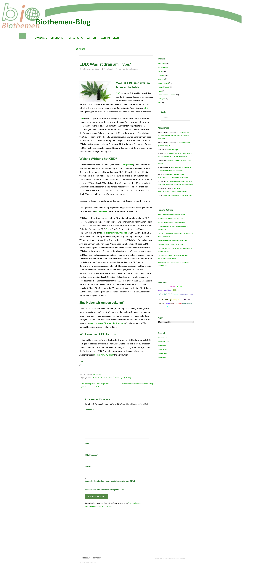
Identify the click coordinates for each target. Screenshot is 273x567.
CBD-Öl (111, 378)
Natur (160, 91)
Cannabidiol (172, 307)
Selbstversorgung (187, 303)
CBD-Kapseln (102, 378)
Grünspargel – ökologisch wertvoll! (170, 218)
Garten (91, 37)
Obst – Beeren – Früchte (166, 95)
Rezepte (175, 299)
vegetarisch (185, 294)
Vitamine (165, 287)
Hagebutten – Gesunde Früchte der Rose (172, 240)
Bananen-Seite (163, 338)
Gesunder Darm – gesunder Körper (170, 244)
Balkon (172, 303)
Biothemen (162, 346)
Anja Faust (108, 69)
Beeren (191, 294)
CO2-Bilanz (160, 287)
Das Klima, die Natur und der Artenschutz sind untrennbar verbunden (173, 135)
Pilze (159, 103)
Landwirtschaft (163, 83)
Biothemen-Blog (63, 21)
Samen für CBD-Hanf (104, 355)
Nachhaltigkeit (109, 37)
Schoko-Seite (162, 357)
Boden (181, 299)
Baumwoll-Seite (163, 342)
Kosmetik (161, 79)
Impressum (86, 558)
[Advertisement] (70, 535)
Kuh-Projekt (162, 353)
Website (88, 466)
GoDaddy (100, 562)
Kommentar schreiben (128, 69)
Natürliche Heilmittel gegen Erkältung (172, 222)
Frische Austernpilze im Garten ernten (178, 195)
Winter (178, 290)
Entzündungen (101, 211)
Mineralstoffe (161, 307)
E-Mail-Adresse (91, 455)
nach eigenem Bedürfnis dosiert (115, 232)
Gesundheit (57, 37)
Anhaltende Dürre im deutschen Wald (171, 214)
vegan (167, 303)
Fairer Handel (163, 67)
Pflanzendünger (172, 149)
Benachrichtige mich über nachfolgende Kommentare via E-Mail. (110, 481)
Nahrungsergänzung (123, 378)
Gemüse (171, 287)
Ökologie (41, 37)
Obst (180, 303)
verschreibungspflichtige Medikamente (107, 323)
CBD (118, 93)
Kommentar (90, 410)
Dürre (170, 290)
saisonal (176, 294)
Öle (107, 229)
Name (87, 443)
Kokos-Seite (162, 349)
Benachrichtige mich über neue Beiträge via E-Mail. (104, 490)
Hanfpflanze (127, 164)
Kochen (167, 307)
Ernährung (76, 37)
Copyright (97, 558)
